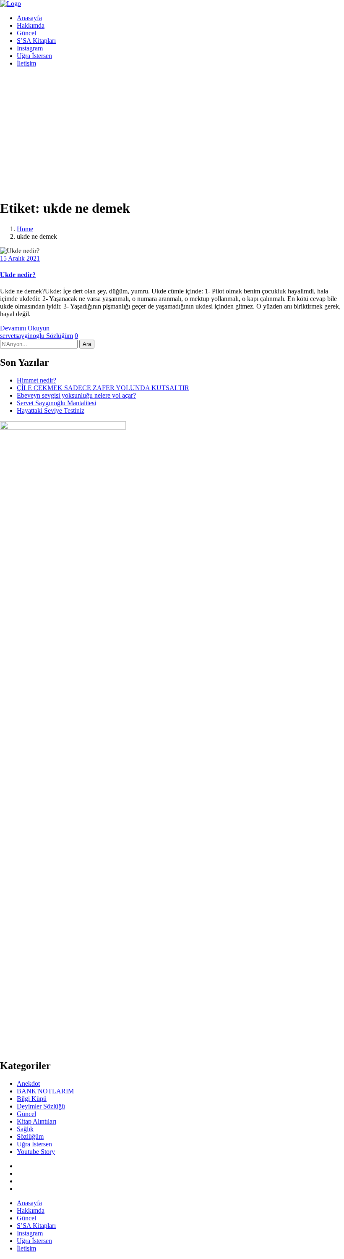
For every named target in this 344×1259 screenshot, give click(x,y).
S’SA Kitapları (36, 40)
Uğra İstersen (34, 55)
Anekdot (28, 1083)
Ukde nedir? (18, 274)
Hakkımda (30, 25)
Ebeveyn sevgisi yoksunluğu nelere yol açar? (76, 395)
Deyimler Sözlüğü (41, 1106)
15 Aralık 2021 (20, 258)
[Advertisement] (172, 133)
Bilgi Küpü (32, 1098)
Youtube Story (36, 1151)
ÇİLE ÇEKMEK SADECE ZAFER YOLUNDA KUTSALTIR (103, 387)
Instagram (30, 48)
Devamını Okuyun (25, 328)
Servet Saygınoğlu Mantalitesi (56, 402)
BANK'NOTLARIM (45, 1091)
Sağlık (25, 1128)
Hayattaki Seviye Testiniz (50, 410)
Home (25, 228)
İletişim (26, 63)
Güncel (26, 33)
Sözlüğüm (59, 335)
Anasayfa (29, 17)
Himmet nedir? (36, 380)
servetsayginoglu (23, 335)
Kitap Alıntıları (36, 1121)
